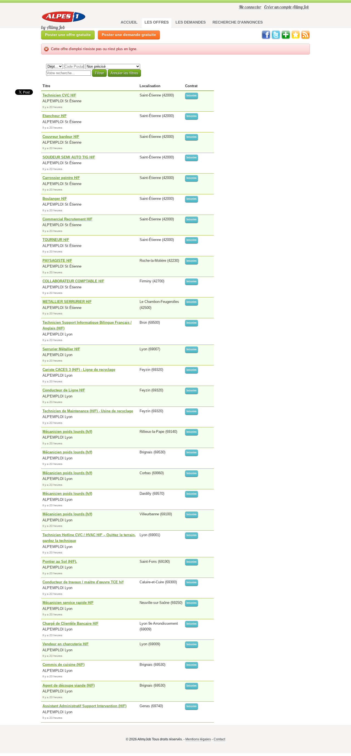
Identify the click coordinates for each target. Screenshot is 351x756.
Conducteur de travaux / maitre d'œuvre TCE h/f (83, 582)
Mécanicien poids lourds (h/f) (67, 432)
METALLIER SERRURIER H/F (67, 302)
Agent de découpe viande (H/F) (69, 685)
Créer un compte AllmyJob (286, 7)
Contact (219, 739)
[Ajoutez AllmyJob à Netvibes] (285, 38)
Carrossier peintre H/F (61, 178)
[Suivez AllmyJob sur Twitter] (275, 38)
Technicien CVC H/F (59, 95)
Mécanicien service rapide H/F (68, 603)
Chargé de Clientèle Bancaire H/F (70, 623)
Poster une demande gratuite (129, 34)
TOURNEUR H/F (56, 240)
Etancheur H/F (55, 116)
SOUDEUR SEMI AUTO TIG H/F (69, 157)
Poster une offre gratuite (68, 34)
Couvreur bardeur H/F (61, 137)
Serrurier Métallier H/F (61, 349)
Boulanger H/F (55, 199)
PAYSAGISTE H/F (57, 260)
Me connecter (250, 7)
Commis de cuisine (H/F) (63, 665)
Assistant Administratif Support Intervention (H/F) (84, 706)
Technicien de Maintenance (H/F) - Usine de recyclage (88, 411)
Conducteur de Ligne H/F (64, 390)
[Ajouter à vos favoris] (295, 38)
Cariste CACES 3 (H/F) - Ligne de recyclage (79, 370)
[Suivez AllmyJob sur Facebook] (266, 38)
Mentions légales (198, 739)
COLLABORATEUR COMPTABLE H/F (73, 281)
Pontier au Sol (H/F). (60, 561)
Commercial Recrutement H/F (67, 219)
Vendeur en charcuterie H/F (66, 644)
